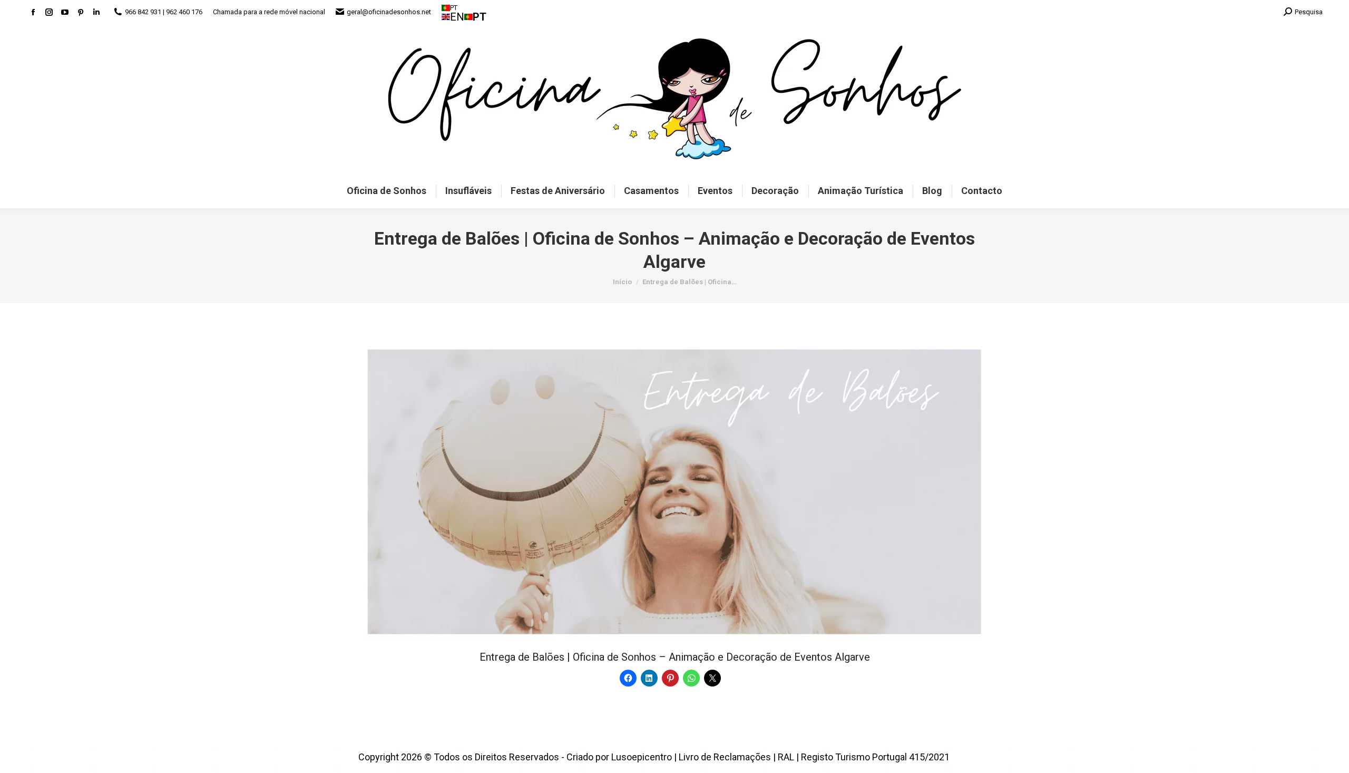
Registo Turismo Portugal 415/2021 (875, 756)
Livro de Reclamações (725, 756)
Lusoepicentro (641, 756)
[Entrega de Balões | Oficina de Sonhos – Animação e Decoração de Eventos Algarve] (674, 492)
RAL (786, 756)
